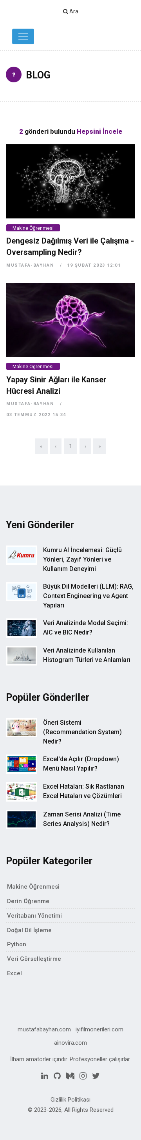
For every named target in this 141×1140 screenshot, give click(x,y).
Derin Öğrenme (28, 901)
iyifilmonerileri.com (99, 1029)
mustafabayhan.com (44, 1029)
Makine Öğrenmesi (33, 228)
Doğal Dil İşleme (29, 930)
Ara (73, 11)
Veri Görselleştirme (34, 958)
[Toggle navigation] (23, 36)
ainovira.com (70, 1042)
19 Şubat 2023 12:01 (94, 265)
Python (16, 944)
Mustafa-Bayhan (30, 265)
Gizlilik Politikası (70, 1099)
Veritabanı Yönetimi (34, 915)
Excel (14, 973)
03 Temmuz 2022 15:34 (36, 414)
